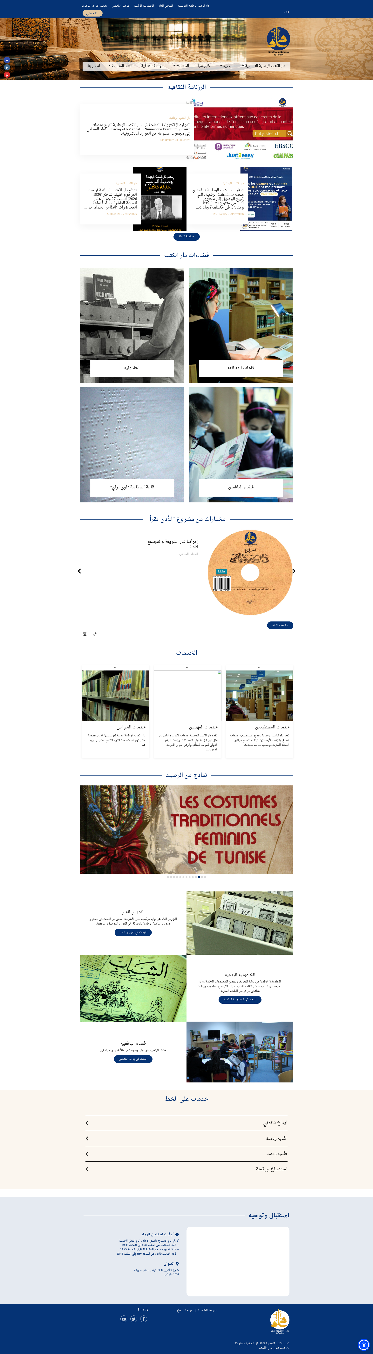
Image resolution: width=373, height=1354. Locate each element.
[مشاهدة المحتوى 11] (174, 877)
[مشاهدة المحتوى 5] (193, 877)
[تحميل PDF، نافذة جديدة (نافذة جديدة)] (85, 634)
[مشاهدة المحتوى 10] (177, 877)
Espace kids (241, 444)
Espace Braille (132, 444)
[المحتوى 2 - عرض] (202, 877)
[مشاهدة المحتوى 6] (190, 877)
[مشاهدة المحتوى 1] (205, 877)
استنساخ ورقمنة (272, 1169)
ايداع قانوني (275, 1122)
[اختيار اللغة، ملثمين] (286, 12)
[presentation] (79, 571)
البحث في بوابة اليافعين (133, 1059)
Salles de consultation (241, 325)
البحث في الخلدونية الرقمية (240, 999)
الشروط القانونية (207, 1310)
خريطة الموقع (185, 1310)
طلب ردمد (277, 1153)
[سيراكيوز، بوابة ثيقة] (278, 40)
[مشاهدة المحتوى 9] (180, 877)
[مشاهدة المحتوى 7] (186, 877)
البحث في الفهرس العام (133, 932)
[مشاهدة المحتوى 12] (171, 877)
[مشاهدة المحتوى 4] (196, 877)
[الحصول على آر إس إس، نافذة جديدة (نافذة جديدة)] (95, 634)
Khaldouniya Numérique (132, 325)
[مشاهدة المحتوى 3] (199, 877)
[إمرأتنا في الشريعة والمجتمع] (186, 572)
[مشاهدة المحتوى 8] (183, 877)
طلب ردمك (277, 1138)
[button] (84, 829)
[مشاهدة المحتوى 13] (168, 877)
